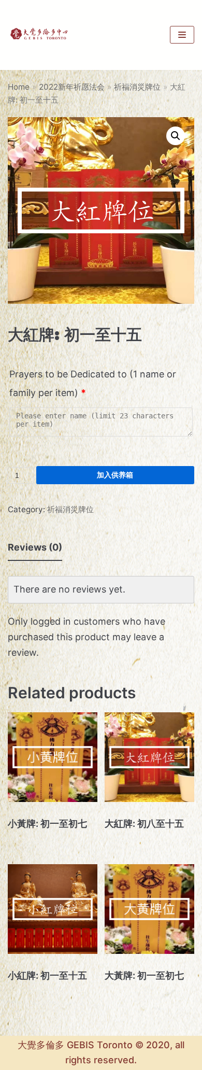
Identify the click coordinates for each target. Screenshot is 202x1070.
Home (19, 87)
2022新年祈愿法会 (72, 87)
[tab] (35, 548)
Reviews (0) (35, 547)
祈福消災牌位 (137, 87)
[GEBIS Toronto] (39, 35)
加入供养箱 (115, 474)
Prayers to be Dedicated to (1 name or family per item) (92, 383)
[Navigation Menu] (182, 35)
